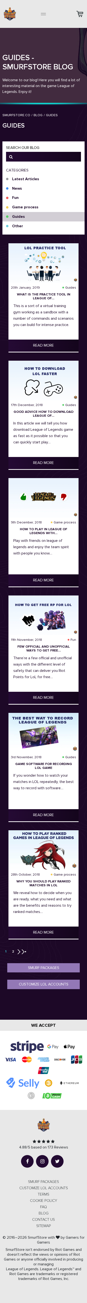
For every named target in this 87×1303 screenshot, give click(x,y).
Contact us (43, 1220)
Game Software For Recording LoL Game (43, 766)
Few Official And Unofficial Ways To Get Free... (43, 648)
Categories (17, 170)
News (17, 188)
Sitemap (43, 1226)
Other (17, 226)
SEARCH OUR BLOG (22, 147)
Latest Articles (25, 179)
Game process (25, 207)
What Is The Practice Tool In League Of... (43, 296)
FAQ (43, 1207)
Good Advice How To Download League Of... (43, 414)
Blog (44, 1213)
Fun (15, 197)
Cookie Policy (43, 1201)
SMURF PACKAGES (43, 1182)
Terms (43, 1194)
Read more (43, 345)
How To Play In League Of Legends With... (43, 531)
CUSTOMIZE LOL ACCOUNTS (43, 1188)
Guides (18, 216)
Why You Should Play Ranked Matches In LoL (43, 883)
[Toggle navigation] (43, 14)
